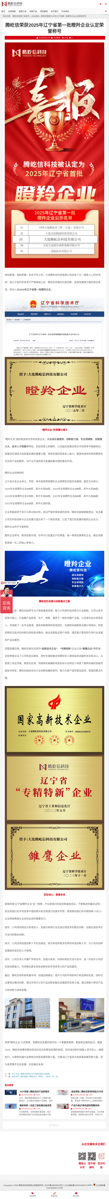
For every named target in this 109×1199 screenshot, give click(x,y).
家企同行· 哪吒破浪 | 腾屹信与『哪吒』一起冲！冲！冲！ (35, 1076)
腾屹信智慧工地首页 (21, 16)
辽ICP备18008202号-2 (54, 1185)
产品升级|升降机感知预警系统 (85, 1105)
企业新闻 (35, 16)
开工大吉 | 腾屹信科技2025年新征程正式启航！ (31, 1074)
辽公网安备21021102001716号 (78, 1185)
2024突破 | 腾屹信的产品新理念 (34, 1091)
